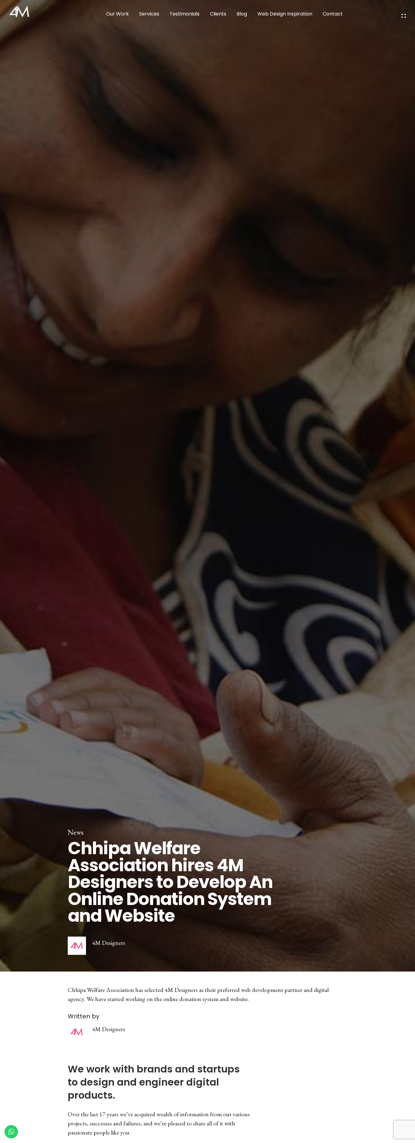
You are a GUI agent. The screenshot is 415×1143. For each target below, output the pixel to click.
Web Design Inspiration (284, 13)
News (76, 832)
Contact (333, 13)
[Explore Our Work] (403, 16)
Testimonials (185, 13)
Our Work (117, 13)
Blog (242, 13)
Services (149, 13)
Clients (218, 13)
